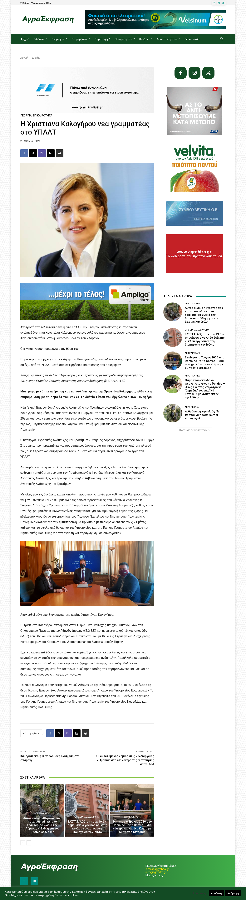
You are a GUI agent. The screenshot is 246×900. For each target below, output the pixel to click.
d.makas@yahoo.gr (157, 869)
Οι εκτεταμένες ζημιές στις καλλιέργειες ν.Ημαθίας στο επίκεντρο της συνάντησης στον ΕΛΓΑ (125, 760)
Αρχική (24, 57)
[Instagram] (218, 3)
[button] (221, 38)
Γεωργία (35, 57)
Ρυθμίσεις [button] (199, 893)
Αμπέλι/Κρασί (131, 817)
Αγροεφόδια (192, 407)
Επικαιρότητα (42, 115)
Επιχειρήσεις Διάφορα (87, 817)
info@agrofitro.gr (155, 872)
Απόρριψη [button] (233, 893)
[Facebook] (214, 3)
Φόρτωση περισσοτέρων (193, 430)
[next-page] (29, 842)
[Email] (51, 153)
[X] (223, 3)
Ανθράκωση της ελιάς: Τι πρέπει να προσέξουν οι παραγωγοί (202, 415)
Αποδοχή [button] (216, 893)
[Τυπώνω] (59, 153)
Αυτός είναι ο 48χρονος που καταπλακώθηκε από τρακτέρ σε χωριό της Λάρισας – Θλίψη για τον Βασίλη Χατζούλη (42, 825)
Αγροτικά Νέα (41, 813)
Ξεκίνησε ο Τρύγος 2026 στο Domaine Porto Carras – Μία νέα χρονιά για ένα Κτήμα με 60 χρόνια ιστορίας (132, 827)
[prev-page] (22, 842)
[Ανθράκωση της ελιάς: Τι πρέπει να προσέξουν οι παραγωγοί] (172, 413)
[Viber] (42, 153)
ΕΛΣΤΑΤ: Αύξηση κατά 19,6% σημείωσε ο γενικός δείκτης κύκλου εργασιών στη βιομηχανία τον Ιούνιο (87, 827)
